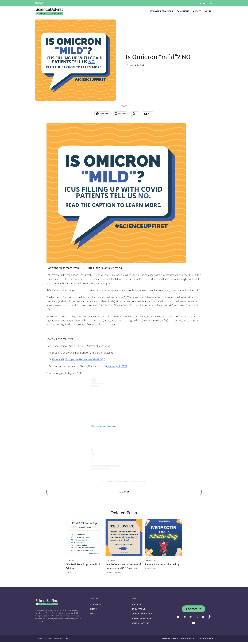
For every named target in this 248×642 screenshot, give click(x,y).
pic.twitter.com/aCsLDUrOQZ (88, 359)
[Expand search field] (211, 3)
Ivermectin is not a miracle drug (162, 564)
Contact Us (193, 609)
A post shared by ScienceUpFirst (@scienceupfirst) (124, 481)
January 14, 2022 (117, 366)
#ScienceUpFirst (61, 359)
